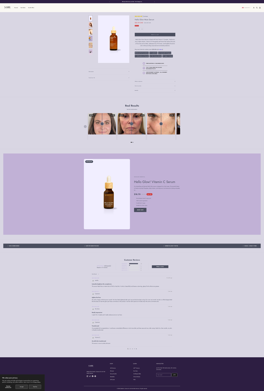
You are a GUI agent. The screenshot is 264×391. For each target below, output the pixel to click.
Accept (21, 387)
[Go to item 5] (91, 45)
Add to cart (155, 34)
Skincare (112, 371)
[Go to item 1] (91, 18)
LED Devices (113, 368)
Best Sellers (23, 7)
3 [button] (132, 349)
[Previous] (85, 126)
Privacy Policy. (37, 382)
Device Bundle (113, 374)
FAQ (134, 379)
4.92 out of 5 (107, 266)
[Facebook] (92, 376)
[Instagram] (87, 376)
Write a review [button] (160, 266)
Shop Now (140, 210)
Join (174, 375)
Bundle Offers (31, 7)
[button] (138, 16)
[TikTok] (90, 376)
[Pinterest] (95, 376)
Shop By (16, 7)
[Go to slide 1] (131, 142)
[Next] (178, 126)
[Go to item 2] (91, 25)
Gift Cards (112, 379)
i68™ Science (136, 368)
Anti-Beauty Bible (137, 374)
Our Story (135, 371)
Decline (35, 387)
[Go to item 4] (91, 38)
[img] (95, 278)
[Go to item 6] (91, 52)
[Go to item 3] (91, 32)
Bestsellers (112, 376)
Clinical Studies (136, 376)
